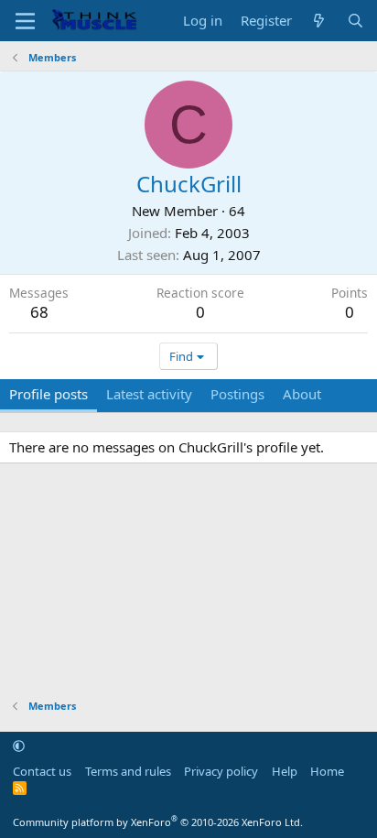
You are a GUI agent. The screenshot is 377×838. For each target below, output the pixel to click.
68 (39, 311)
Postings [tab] (237, 394)
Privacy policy (221, 771)
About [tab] (302, 394)
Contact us (42, 771)
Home (327, 771)
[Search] (355, 21)
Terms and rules (128, 771)
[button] (18, 745)
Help (284, 771)
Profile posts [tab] (48, 394)
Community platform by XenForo (158, 822)
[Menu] (25, 21)
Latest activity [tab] (149, 394)
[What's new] (319, 21)
